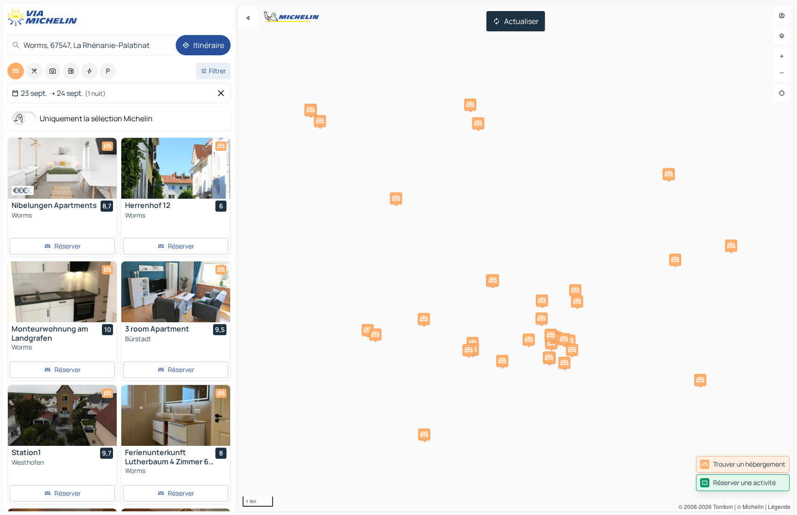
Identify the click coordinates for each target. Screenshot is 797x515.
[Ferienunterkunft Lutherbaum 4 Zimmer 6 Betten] (175, 415)
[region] (515, 257)
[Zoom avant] (782, 56)
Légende (779, 506)
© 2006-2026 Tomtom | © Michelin (721, 506)
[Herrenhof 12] (175, 168)
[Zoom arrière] (782, 73)
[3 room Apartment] (175, 291)
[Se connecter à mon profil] (782, 15)
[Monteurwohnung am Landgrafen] (62, 291)
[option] (15, 71)
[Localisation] (782, 93)
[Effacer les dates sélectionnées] (222, 93)
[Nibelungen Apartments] (62, 168)
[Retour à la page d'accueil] (44, 17)
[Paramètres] (782, 36)
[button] (565, 363)
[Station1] (62, 415)
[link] (743, 464)
